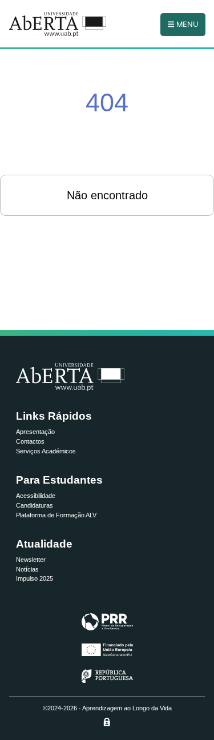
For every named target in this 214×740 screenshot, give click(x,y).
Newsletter (31, 559)
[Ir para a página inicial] (57, 24)
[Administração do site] (107, 722)
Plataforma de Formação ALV (56, 515)
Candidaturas (34, 505)
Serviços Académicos (46, 451)
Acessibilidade (35, 495)
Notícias (27, 569)
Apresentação (35, 431)
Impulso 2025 (34, 578)
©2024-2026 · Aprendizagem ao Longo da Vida (107, 708)
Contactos (30, 441)
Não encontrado (107, 195)
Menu (186, 24)
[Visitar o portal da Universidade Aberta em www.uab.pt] (70, 377)
